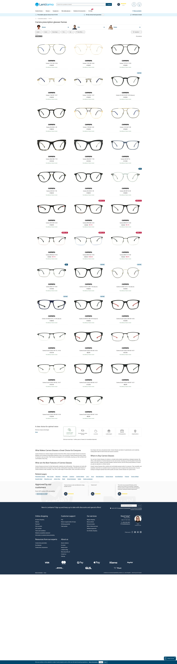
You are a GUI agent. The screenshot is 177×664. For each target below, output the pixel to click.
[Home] (35, 18)
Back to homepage (39, 572)
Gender (38, 32)
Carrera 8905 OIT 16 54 (125, 223)
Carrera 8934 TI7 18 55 (51, 286)
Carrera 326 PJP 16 (125, 159)
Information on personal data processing (44, 535)
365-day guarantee (65, 524)
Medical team (64, 547)
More (36, 432)
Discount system (91, 524)
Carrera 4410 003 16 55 (51, 223)
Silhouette (65, 476)
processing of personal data (124, 508)
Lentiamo (71, 476)
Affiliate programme (91, 528)
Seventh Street (38, 479)
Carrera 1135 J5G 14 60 (88, 63)
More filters (79, 32)
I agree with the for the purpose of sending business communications (127, 509)
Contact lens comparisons (41, 547)
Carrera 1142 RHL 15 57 (88, 95)
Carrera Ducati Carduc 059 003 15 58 (52, 414)
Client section (64, 526)
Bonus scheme (90, 522)
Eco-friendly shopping (92, 531)
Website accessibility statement (42, 533)
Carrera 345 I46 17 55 (51, 191)
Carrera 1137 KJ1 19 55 (125, 63)
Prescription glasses (42, 18)
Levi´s (87, 476)
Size (70, 32)
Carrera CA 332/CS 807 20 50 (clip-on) (125, 95)
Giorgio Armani (109, 476)
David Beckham (119, 476)
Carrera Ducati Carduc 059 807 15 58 (88, 414)
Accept (100, 662)
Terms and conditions (40, 531)
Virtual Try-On (170, 658)
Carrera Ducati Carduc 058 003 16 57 (88, 382)
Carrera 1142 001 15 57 (51, 95)
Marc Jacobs (50, 476)
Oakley (79, 479)
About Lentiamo (65, 543)
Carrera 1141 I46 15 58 (125, 127)
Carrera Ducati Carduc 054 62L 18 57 (52, 382)
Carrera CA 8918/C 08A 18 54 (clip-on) (88, 318)
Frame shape (55, 32)
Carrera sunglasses (88, 479)
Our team (63, 545)
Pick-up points (38, 526)
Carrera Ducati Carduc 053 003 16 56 (88, 350)
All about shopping (39, 519)
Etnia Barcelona (100, 476)
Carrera (37, 36)
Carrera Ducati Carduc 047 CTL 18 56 (52, 350)
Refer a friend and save (92, 526)
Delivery (37, 522)
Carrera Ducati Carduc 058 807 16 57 (125, 382)
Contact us (63, 554)
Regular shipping (91, 519)
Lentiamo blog (64, 549)
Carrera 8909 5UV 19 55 (88, 255)
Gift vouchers (38, 528)
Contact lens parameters (41, 543)
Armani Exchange (71, 479)
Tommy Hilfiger (135, 476)
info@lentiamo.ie (126, 524)
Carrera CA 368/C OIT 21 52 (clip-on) (125, 286)
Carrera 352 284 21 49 (88, 191)
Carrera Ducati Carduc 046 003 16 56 (125, 318)
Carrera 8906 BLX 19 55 (51, 255)
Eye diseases (38, 545)
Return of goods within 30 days (68, 522)
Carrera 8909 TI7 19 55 (125, 255)
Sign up (139, 505)
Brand (45, 32)
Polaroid (127, 476)
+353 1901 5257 (126, 522)
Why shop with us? (65, 552)
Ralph (63, 479)
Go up (45, 572)
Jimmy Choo (57, 479)
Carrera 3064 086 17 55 (51, 159)
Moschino (58, 476)
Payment (37, 524)
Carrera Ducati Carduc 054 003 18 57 (125, 350)
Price (64, 32)
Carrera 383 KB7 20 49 (125, 191)
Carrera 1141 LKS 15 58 (51, 63)
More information (93, 662)
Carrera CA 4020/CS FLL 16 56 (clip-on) (51, 318)
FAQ (62, 519)
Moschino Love (48, 479)
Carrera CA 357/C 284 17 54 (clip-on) (88, 286)
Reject (105, 662)
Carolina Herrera (80, 476)
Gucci (92, 476)
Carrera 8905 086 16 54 (88, 223)
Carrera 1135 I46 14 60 (88, 127)
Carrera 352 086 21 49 (51, 127)
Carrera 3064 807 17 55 (88, 159)
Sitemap (63, 556)
